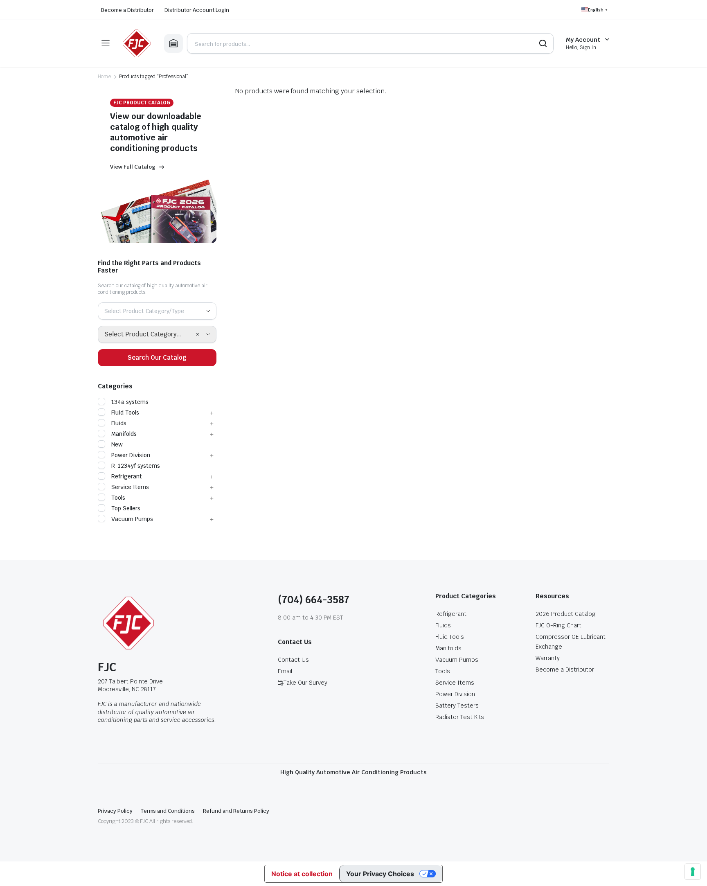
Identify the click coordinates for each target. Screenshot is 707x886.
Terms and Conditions (168, 810)
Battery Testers (457, 705)
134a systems (130, 402)
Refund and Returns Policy (236, 810)
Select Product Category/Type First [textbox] (150, 334)
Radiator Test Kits (459, 717)
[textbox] (147, 311)
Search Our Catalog (157, 357)
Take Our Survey (305, 682)
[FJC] (137, 43)
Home (104, 76)
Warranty (548, 658)
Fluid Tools (125, 412)
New (117, 444)
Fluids (118, 423)
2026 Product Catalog (566, 614)
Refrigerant (126, 476)
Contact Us (293, 659)
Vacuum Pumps (132, 519)
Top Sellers (125, 508)
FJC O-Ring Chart (558, 625)
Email (285, 671)
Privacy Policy (115, 810)
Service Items (130, 487)
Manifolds (124, 433)
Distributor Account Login (196, 10)
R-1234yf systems (135, 465)
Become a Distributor (127, 10)
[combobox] (157, 311)
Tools (118, 497)
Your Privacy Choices (380, 874)
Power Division (130, 455)
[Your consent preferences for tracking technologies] (692, 871)
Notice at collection (301, 874)
